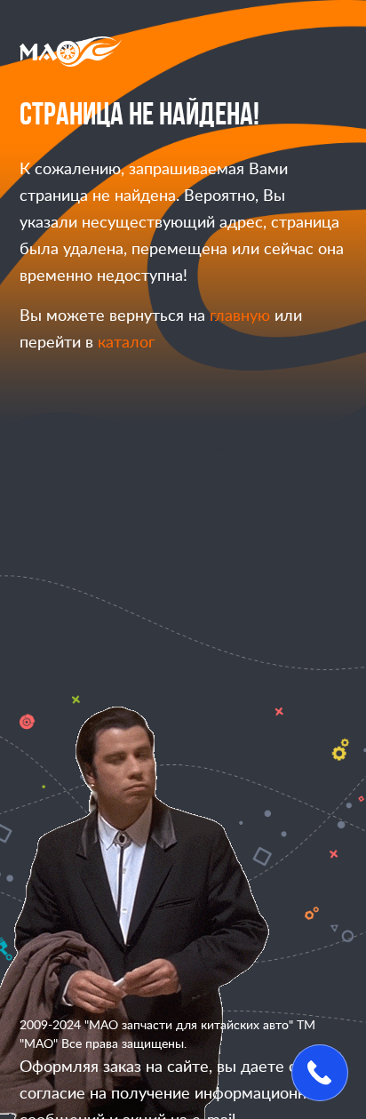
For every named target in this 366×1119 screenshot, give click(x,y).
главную (240, 316)
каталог (126, 343)
